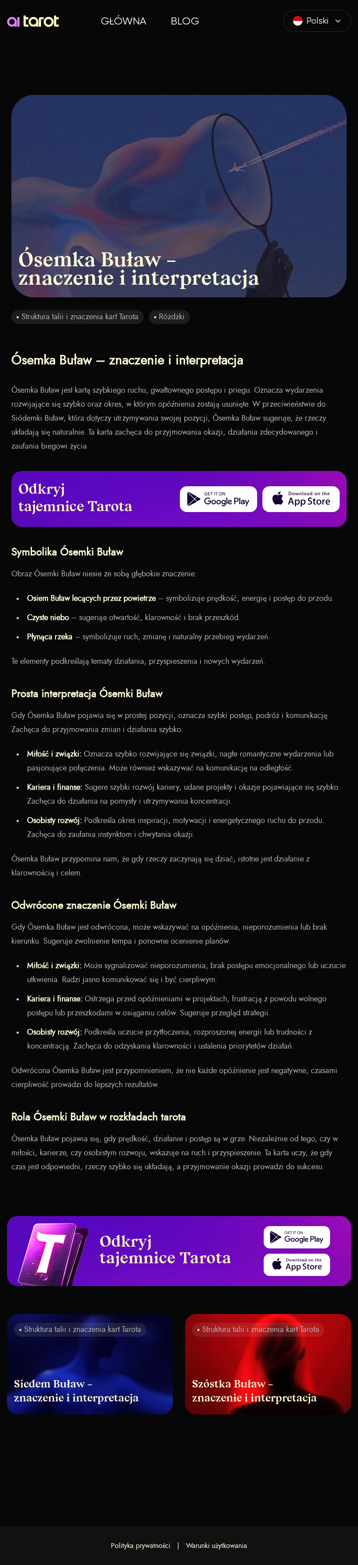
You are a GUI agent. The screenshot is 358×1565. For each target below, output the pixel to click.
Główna (123, 21)
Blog (185, 21)
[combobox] (317, 20)
